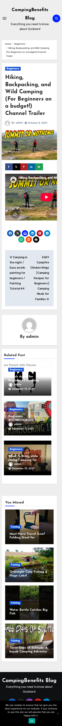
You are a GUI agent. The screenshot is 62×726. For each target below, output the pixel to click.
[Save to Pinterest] (24, 166)
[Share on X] (16, 166)
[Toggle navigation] (4, 18)
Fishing (15, 526)
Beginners (13, 68)
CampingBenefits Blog (29, 680)
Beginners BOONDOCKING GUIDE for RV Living (26, 420)
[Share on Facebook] (9, 166)
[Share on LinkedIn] (31, 166)
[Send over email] (39, 166)
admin (19, 122)
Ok (31, 720)
